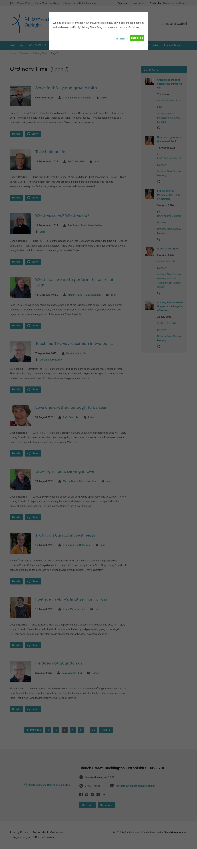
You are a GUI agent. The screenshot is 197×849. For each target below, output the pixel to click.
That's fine (137, 37)
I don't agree (122, 39)
